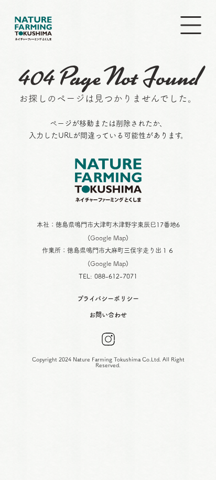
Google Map (108, 237)
